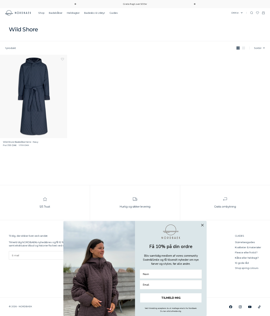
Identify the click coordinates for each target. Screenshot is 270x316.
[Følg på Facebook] (231, 307)
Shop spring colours (246, 268)
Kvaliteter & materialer (248, 247)
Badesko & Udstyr (94, 12)
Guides (113, 12)
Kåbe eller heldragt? (247, 257)
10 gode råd (242, 262)
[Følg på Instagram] (240, 307)
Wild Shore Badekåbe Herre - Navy (20, 142)
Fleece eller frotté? (246, 252)
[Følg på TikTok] (259, 307)
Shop (41, 12)
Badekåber (55, 12)
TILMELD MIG (171, 298)
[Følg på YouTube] (250, 307)
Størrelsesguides (245, 242)
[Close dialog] (202, 225)
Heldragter (73, 12)
